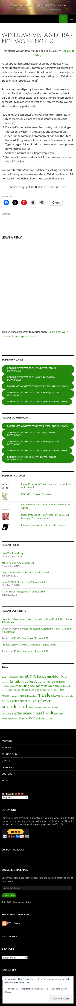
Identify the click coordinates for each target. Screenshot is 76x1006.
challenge (47, 681)
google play (15, 690)
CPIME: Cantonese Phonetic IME (30, 638)
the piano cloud (29, 713)
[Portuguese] (16, 793)
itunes (55, 690)
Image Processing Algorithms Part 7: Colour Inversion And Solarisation (45, 516)
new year (56, 695)
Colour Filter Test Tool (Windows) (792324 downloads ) (31, 369)
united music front (9, 718)
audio (30, 675)
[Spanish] (22, 793)
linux (62, 689)
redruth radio (67, 696)
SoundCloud (9, 754)
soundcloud (14, 706)
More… (6, 780)
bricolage (6, 682)
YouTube (7, 773)
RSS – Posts (13, 923)
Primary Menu (72, 19)
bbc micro (60, 676)
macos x (6, 695)
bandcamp (45, 676)
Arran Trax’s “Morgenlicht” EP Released (23, 591)
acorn (6, 676)
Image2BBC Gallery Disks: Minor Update (24, 581)
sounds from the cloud (37, 707)
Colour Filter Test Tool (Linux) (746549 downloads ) (37, 401)
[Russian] (19, 793)
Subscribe (9, 895)
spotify (50, 707)
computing (22, 686)
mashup (24, 695)
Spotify (6, 760)
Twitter (6, 747)
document (36, 686)
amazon (13, 677)
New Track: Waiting (12, 553)
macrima (15, 696)
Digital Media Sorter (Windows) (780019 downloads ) (38, 386)
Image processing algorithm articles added (44, 524)
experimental (64, 686)
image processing (42, 689)
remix (7, 700)
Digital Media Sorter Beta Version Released (25, 572)
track (48, 713)
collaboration (8, 686)
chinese (60, 681)
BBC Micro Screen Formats (36, 494)
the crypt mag (9, 713)
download (51, 686)
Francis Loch (9, 618)
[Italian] (12, 793)
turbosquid (58, 714)
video (21, 718)
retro (15, 701)
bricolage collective (24, 681)
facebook (6, 690)
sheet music (28, 701)
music (44, 695)
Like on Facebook (13, 849)
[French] (6, 793)
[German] (9, 793)
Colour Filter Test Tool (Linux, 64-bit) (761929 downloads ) (33, 394)
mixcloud (33, 696)
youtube (46, 718)
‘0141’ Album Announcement (18, 562)
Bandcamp (8, 767)
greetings (26, 689)
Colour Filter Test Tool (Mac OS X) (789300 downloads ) (31, 378)
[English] (3, 793)
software (44, 701)
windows (32, 718)
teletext (56, 707)
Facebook (7, 741)
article (20, 676)
